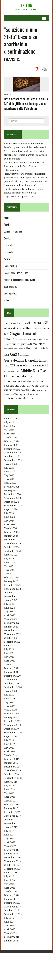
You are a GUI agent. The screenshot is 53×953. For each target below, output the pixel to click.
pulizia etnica (12, 390)
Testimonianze (10, 286)
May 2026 (9, 429)
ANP (45, 322)
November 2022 (12, 588)
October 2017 (11, 819)
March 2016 (10, 891)
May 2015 (9, 925)
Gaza (15, 354)
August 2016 (11, 872)
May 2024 (9, 520)
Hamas (42, 360)
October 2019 (11, 728)
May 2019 (9, 747)
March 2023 (10, 573)
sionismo (33, 390)
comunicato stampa (13, 231)
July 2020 (9, 694)
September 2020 (13, 687)
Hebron (7, 366)
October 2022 (11, 592)
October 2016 (11, 865)
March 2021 (10, 664)
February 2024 (11, 532)
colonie (9, 339)
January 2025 (11, 490)
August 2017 (11, 827)
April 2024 (9, 524)
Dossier (7, 238)
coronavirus (20, 339)
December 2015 (12, 902)
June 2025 (9, 471)
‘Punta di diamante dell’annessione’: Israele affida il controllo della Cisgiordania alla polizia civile (23, 192)
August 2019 (11, 736)
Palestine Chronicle (40, 386)
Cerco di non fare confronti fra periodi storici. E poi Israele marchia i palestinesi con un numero (25, 154)
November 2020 (12, 679)
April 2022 (9, 615)
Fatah (6, 354)
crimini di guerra (18, 344)
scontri (25, 390)
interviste (8, 252)
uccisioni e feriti (31, 394)
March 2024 (10, 528)
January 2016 (11, 899)
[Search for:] (26, 120)
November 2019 (12, 725)
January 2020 (11, 717)
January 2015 (11, 940)
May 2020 (9, 702)
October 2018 (11, 774)
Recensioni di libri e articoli (16, 273)
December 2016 (12, 857)
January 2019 (11, 762)
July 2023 (9, 558)
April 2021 (9, 660)
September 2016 (13, 868)
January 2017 (11, 853)
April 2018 (9, 796)
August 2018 (11, 781)
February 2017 (11, 849)
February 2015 (11, 936)
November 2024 (12, 497)
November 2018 (12, 770)
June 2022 (9, 607)
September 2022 (13, 596)
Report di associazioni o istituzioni (19, 279)
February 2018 (11, 804)
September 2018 (13, 777)
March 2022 (10, 619)
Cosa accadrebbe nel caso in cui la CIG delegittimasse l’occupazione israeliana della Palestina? (26, 103)
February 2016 (11, 895)
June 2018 (9, 789)
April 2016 (9, 887)
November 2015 (12, 906)
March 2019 (10, 755)
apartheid (26, 328)
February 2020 (11, 713)
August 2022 (11, 600)
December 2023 (12, 539)
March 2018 (10, 800)
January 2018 (11, 808)
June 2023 (9, 562)
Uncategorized (10, 293)
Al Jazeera (34, 323)
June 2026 (9, 426)
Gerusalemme (14, 360)
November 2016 (12, 861)
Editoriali (8, 245)
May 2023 (9, 566)
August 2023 (11, 554)
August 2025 (11, 463)
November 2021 (12, 634)
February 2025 (11, 486)
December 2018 (12, 766)
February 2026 (11, 441)
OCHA (23, 385)
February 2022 (11, 622)
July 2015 (9, 917)
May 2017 (9, 838)
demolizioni (37, 344)
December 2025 (12, 448)
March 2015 (10, 933)
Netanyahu (35, 381)
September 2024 (13, 505)
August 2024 (11, 509)
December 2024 (12, 494)
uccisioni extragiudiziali (19, 398)
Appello (7, 224)
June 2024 (9, 516)
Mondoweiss (12, 381)
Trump (18, 394)
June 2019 (9, 743)
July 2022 (9, 603)
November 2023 (12, 543)
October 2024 (11, 501)
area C (37, 328)
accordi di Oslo (18, 323)
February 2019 (11, 759)
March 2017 (10, 846)
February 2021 (11, 668)
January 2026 (11, 445)
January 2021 (11, 672)
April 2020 (9, 706)
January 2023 (11, 581)
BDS (6, 334)
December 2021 (12, 630)
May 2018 (9, 793)
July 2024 (9, 513)
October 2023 (11, 547)
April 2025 (9, 479)
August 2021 (11, 645)
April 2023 (9, 569)
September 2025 (13, 460)
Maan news (16, 371)
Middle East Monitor (18, 376)
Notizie (7, 259)
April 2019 (9, 751)
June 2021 (9, 653)
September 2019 (13, 732)
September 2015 (13, 914)
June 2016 (9, 880)
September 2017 (13, 823)
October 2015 (11, 910)
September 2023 (13, 551)
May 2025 (9, 475)
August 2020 (11, 691)
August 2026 (11, 418)
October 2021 (11, 637)
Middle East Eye (33, 370)
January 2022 (11, 626)
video (6, 300)
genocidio (24, 354)
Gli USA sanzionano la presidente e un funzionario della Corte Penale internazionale (24, 166)
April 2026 (9, 433)
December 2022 (12, 585)
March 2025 (10, 482)
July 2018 (9, 785)
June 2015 (9, 921)
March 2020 (10, 709)
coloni (36, 334)
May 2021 (9, 656)
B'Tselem (44, 328)
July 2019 (9, 740)
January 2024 (11, 535)
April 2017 (9, 842)
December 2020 (12, 675)
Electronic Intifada (37, 348)
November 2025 (12, 452)
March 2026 (10, 437)
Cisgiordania (20, 333)
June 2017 (9, 834)
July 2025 (9, 467)
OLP (29, 385)
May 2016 (9, 883)
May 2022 (9, 611)
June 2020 (9, 698)
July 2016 (9, 876)
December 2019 (12, 721)
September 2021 (13, 641)
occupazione (11, 385)
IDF (12, 365)
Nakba (24, 381)
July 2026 (9, 422)
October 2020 (11, 683)
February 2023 (11, 577)
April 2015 (9, 929)
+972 (7, 323)
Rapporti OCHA (10, 266)
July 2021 (9, 649)
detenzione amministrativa (14, 349)
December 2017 (12, 812)
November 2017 (12, 815)
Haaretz (31, 360)
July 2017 (9, 831)
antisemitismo (11, 328)
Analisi (7, 94)
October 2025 (11, 456)
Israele (20, 365)
